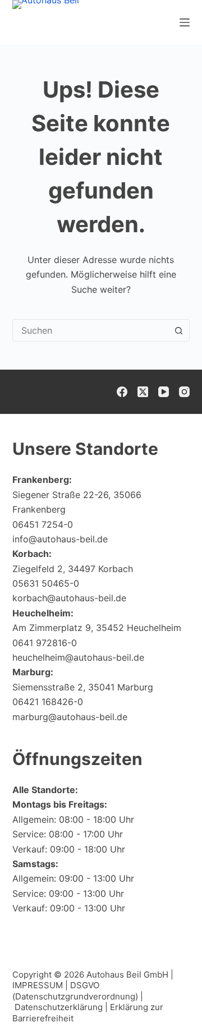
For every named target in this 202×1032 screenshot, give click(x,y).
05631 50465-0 (45, 583)
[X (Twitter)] (142, 391)
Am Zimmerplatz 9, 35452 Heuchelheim (96, 627)
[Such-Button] (178, 330)
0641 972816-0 (44, 642)
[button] (166, 1001)
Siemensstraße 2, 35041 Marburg (82, 687)
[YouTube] (163, 391)
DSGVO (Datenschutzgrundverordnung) (75, 991)
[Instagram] (184, 391)
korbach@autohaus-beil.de (69, 597)
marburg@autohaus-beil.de (69, 716)
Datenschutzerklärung (59, 1007)
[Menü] (185, 22)
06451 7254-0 (42, 524)
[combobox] (90, 330)
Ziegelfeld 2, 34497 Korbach (72, 568)
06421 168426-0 (47, 701)
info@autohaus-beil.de (60, 539)
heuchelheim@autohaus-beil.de (78, 657)
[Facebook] (122, 391)
